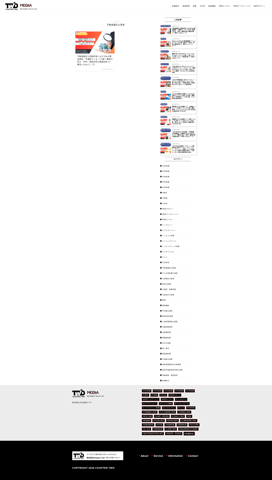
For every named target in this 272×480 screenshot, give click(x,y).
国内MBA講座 (167, 316)
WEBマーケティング (242, 6)
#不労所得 (190, 408)
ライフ (164, 257)
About (144, 455)
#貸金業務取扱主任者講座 (188, 429)
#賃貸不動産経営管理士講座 (153, 433)
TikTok (202, 6)
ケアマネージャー (169, 230)
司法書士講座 (167, 311)
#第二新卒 (146, 429)
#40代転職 (168, 391)
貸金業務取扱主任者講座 (171, 364)
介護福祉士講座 (168, 278)
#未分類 (159, 425)
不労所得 (165, 262)
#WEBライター (167, 399)
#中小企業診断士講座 (167, 412)
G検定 (164, 193)
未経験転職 (166, 332)
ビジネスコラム (168, 252)
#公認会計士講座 (178, 416)
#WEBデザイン (174, 395)
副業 (195, 6)
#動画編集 (146, 420)
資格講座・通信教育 (170, 375)
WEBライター (224, 6)
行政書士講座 (167, 359)
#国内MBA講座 (172, 420)
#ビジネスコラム (169, 408)
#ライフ (181, 408)
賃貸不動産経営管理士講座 (172, 370)
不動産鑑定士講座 (169, 268)
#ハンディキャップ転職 (151, 408)
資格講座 (186, 6)
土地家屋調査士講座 (170, 321)
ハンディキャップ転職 (170, 246)
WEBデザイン (259, 6)
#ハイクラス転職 (166, 403)
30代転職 (165, 171)
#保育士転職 (147, 416)
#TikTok (163, 395)
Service (158, 455)
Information (175, 455)
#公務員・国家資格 (162, 416)
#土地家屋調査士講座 (188, 420)
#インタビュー (181, 399)
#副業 (189, 416)
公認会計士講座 (168, 295)
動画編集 (212, 6)
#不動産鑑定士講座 (150, 412)
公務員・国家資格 (169, 289)
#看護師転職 (182, 425)
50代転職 (165, 182)
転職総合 (175, 6)
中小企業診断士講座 (170, 273)
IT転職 (164, 198)
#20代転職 (146, 391)
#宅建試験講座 (148, 425)
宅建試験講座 (167, 327)
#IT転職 (154, 395)
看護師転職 (166, 338)
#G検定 (145, 395)
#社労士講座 (194, 425)
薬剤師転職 (166, 354)
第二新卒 (165, 348)
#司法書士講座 (158, 420)
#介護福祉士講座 (184, 412)
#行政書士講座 (170, 429)
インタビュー (167, 225)
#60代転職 (190, 391)
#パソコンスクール (182, 403)
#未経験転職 (169, 425)
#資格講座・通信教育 (173, 433)
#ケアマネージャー (150, 403)
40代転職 (165, 177)
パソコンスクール (169, 241)
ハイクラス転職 (168, 235)
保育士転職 (166, 284)
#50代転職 (179, 391)
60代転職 (165, 187)
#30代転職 (157, 391)
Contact (193, 455)
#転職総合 (189, 434)
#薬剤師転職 (157, 429)
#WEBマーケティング (151, 399)
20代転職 (165, 166)
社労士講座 (166, 343)
